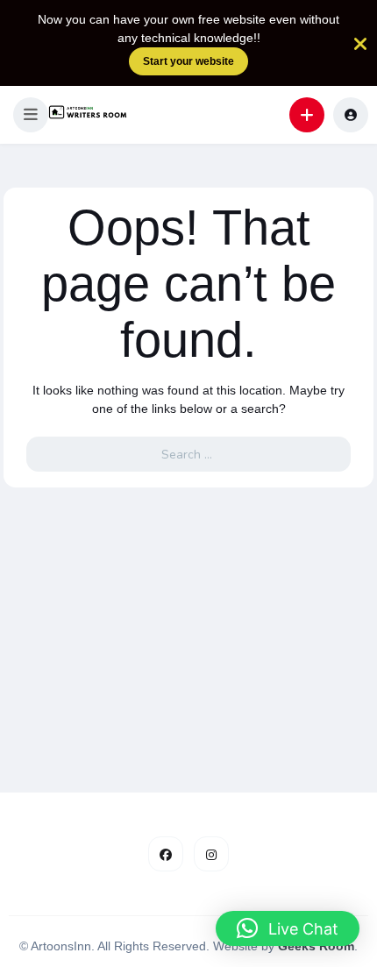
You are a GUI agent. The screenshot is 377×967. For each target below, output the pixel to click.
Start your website (188, 61)
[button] (30, 114)
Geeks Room (316, 946)
